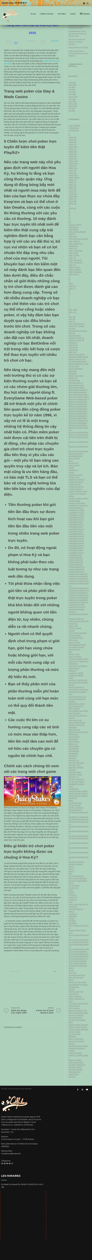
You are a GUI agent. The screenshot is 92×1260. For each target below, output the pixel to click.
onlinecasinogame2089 (79, 836)
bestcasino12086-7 (76, 385)
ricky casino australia (79, 926)
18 (69, 218)
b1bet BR (72, 352)
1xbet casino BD (75, 251)
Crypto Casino (75, 628)
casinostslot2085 (76, 605)
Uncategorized (31, 41)
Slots (71, 968)
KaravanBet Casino (77, 704)
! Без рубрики (74, 126)
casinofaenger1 (76, 557)
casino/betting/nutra (78, 505)
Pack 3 (71, 869)
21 (69, 281)
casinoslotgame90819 (78, 600)
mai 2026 (72, 89)
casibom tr (73, 470)
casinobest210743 (76, 524)
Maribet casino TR (76, 725)
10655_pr (72, 187)
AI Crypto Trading (76, 326)
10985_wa (72, 203)
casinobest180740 (76, 517)
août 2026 (72, 82)
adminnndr (55, 41)
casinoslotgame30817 (78, 593)
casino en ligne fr (77, 480)
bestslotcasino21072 (78, 404)
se (70, 928)
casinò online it (76, 489)
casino (71, 472)
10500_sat (73, 159)
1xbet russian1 (75, 272)
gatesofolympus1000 (78, 680)
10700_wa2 (73, 196)
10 (69, 135)
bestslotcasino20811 (78, 402)
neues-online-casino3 (78, 796)
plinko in (72, 895)
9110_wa (72, 319)
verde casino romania (78, 1029)
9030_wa (72, 317)
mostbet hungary (76, 763)
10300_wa (72, 151)
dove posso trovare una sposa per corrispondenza (78, 635)
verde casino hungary (78, 1025)
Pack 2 (71, 867)
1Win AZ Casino (75, 225)
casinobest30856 (76, 550)
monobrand (74, 749)
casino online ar (76, 487)
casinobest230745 (76, 534)
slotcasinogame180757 (79, 942)
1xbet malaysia (75, 260)
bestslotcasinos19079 (78, 435)
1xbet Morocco (75, 262)
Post (71, 902)
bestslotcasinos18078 (78, 432)
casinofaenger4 (76, 564)
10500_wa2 (73, 168)
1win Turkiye (74, 241)
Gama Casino (74, 668)
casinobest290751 (76, 543)
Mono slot (73, 744)
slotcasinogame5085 (78, 966)
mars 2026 (72, 94)
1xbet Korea (74, 255)
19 (69, 220)
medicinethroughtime (78, 732)
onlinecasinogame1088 (79, 819)
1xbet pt (72, 265)
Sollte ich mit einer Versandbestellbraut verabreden (78, 984)
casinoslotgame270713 (79, 590)
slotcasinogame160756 (79, 940)
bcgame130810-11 (76, 383)
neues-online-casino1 (78, 791)
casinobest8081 (75, 555)
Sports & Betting (76, 992)
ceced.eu (73, 612)
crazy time (73, 626)
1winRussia (73, 246)
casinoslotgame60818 (78, 598)
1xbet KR (72, 258)
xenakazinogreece (77, 1048)
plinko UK (73, 897)
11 (69, 206)
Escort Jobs (74, 654)
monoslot (73, 756)
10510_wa (72, 173)
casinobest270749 (76, 541)
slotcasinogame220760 (79, 954)
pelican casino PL (76, 876)
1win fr (72, 234)
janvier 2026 (73, 97)
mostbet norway (76, 767)
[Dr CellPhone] (15, 14)
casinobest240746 (76, 536)
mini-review (74, 734)
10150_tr (72, 144)
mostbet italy (75, 765)
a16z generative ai (76, 324)
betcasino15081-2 (76, 454)
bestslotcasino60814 (78, 423)
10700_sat (73, 192)
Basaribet (73, 373)
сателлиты (73, 1074)
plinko (71, 893)
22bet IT (72, 288)
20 (69, 279)
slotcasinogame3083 (78, 961)
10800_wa (72, 201)
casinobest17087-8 (76, 515)
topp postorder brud (78, 1013)
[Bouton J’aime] (16, 43)
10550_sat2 (73, 175)
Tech (71, 1001)
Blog (71, 461)
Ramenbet (73, 916)
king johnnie (74, 708)
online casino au (76, 808)
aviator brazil (75, 336)
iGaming (72, 701)
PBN (70, 874)
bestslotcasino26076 (78, 409)
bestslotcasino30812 (78, 418)
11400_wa (72, 208)
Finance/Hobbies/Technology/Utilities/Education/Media (79, 661)
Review (72, 918)
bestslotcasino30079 (78, 416)
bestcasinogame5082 (78, 392)
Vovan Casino (74, 1032)
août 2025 (72, 99)
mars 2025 (72, 101)
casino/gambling (76, 508)
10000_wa (72, 137)
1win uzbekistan (76, 244)
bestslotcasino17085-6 (79, 397)
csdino (72, 631)
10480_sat (73, 156)
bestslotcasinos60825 (78, 451)
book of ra (73, 463)
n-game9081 (73, 789)
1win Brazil (73, 229)
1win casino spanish (77, 232)
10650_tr (72, 185)
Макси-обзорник (76, 1062)
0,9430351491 (74, 130)
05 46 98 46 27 (7, 1163)
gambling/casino (76, 675)
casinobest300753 (76, 548)
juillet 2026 (72, 85)
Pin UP (71, 883)
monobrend (74, 751)
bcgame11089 (74, 380)
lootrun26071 (75, 713)
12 (69, 210)
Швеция (72, 1077)
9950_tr (72, 321)
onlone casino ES (76, 862)
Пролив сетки (75, 1072)
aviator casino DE (76, 338)
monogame (73, 753)
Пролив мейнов (75, 1070)
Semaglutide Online (77, 930)
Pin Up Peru (73, 888)
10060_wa (72, 140)
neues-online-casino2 (78, 793)
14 (69, 213)
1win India (73, 236)
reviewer (73, 923)
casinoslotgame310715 (79, 595)
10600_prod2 (74, 177)
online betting (75, 803)
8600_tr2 (72, 312)
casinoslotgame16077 (78, 574)
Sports (72, 989)
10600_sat (73, 180)
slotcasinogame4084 (78, 963)
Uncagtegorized (76, 1015)
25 (69, 293)
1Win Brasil (73, 227)
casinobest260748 (76, 539)
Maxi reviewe (74, 730)
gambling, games (76, 673)
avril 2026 (72, 92)
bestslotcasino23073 (78, 406)
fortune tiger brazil (78, 666)
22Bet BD (72, 286)
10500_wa (72, 166)
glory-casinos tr (76, 687)
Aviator (72, 333)
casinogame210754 (76, 572)
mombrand (73, 739)
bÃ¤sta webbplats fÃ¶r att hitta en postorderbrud (79, 366)
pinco (71, 890)
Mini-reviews (74, 737)
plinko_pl (73, 900)
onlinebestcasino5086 (78, 817)
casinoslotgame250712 (79, 588)
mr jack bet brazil (77, 782)
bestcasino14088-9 (76, 387)
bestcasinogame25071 (78, 390)
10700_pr (72, 189)
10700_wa (72, 194)
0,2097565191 (74, 128)
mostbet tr (74, 777)
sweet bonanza (75, 996)
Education (73, 640)
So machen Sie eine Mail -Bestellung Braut (77, 977)
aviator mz (73, 347)
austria (72, 328)
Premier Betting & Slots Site (78, 47)
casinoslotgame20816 (78, 579)
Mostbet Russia (75, 775)
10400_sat (73, 154)
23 (69, 291)
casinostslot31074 (77, 607)
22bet (71, 284)
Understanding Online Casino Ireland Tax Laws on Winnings (78, 53)
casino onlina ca (76, 482)
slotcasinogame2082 (78, 952)
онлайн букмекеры (77, 1065)
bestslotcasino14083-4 (79, 395)
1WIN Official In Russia (78, 239)
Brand (71, 468)
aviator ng (73, 350)
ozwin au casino (76, 864)
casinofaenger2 (76, 560)
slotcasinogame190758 (79, 949)
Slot (71, 933)
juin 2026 (72, 87)
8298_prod (73, 310)
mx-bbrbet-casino (76, 784)
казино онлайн (75, 1053)
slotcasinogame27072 (78, 959)
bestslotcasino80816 (78, 425)
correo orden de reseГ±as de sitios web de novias (79, 621)
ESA (70, 652)
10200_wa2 (73, 147)
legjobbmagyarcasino (78, 711)
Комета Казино (75, 1060)
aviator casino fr (76, 340)
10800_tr (72, 199)
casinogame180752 (76, 569)
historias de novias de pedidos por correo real (78, 692)
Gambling (73, 671)
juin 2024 (72, 108)
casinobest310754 (76, 553)
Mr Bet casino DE (76, 779)
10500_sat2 (73, 161)
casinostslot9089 (76, 609)
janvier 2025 (73, 106)
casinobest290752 (76, 546)
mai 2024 (72, 111)
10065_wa (72, 142)
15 (69, 215)
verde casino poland (78, 1027)
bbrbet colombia (76, 376)
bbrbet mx (73, 378)
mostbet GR (74, 760)
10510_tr (72, 170)
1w (70, 222)
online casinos (75, 810)
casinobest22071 (76, 527)
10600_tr (72, 182)
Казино (72, 1051)
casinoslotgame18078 (78, 576)
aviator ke (73, 345)
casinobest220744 (76, 529)
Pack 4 (71, 871)
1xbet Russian (75, 269)
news (71, 800)
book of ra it (74, 465)
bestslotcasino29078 (78, 413)
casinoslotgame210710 (79, 581)
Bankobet (73, 371)
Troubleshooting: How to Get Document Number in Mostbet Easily (78, 33)
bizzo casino (74, 458)
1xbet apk (73, 248)
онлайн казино (75, 1067)
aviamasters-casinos (78, 331)
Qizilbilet (73, 914)
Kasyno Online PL (76, 706)
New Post (73, 798)
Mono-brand (74, 746)
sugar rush (74, 994)
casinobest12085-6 (76, 510)
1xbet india (73, 253)
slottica (72, 973)
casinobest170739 (76, 513)
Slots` (71, 970)
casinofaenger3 (76, 562)
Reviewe (72, 921)
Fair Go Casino (75, 657)
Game (71, 678)
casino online (75, 484)
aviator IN (73, 343)
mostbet (72, 758)
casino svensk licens (78, 491)
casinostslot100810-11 (78, 602)
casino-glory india (77, 503)
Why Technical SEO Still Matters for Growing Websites (77, 41)
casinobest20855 (76, 522)
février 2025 (73, 104)
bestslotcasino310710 (78, 421)
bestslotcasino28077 (78, 411)
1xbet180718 (74, 274)
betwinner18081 (75, 456)
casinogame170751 (76, 567)
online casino (75, 805)
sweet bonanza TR (76, 999)
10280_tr (72, 149)
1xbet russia (74, 267)
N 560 (71, 786)
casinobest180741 (76, 520)
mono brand (74, 741)
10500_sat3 (73, 163)
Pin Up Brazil (74, 885)
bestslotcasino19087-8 (79, 399)
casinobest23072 (76, 531)
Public (71, 911)
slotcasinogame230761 (79, 956)
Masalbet (73, 727)
